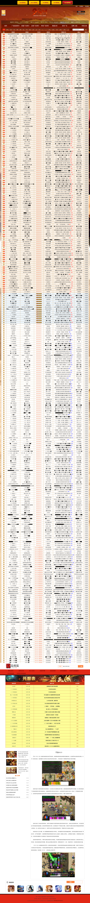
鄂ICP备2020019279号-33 (58, 900)
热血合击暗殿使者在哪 (10, 792)
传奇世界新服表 (21, 673)
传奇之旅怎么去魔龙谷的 (11, 780)
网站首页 (10, 670)
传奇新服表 (63, 670)
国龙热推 (53, 670)
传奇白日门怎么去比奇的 (11, 782)
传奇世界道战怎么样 (10, 794)
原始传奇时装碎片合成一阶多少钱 (13, 797)
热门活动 (31, 670)
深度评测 (42, 670)
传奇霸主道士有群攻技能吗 (11, 785)
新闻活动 (21, 670)
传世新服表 (10, 673)
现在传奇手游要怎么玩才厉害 (12, 790)
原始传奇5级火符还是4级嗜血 (12, 787)
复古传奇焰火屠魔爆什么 (11, 778)
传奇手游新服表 (74, 670)
